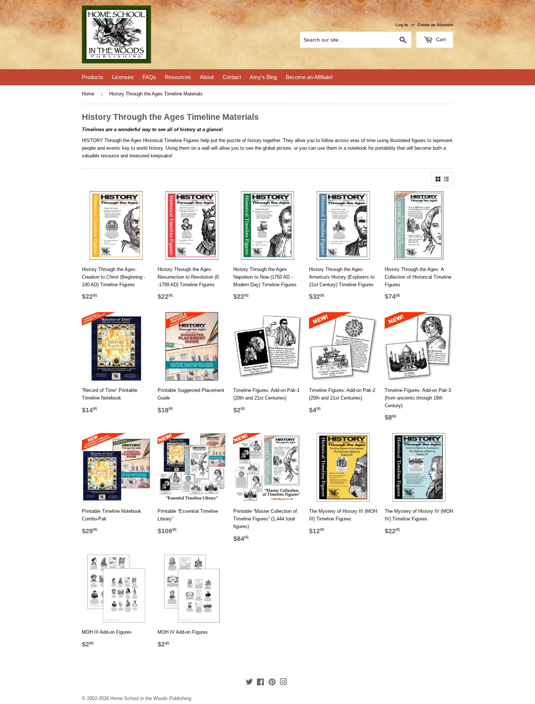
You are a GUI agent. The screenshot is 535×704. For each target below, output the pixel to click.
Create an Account (435, 25)
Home (88, 94)
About (207, 77)
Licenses (123, 77)
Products (92, 77)
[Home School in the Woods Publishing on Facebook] (260, 683)
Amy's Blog (263, 77)
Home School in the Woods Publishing (150, 698)
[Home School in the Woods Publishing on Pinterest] (272, 683)
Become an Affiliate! (309, 77)
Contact (231, 77)
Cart (440, 39)
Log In (402, 25)
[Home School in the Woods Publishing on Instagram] (283, 683)
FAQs (149, 77)
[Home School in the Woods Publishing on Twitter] (249, 683)
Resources (178, 77)
